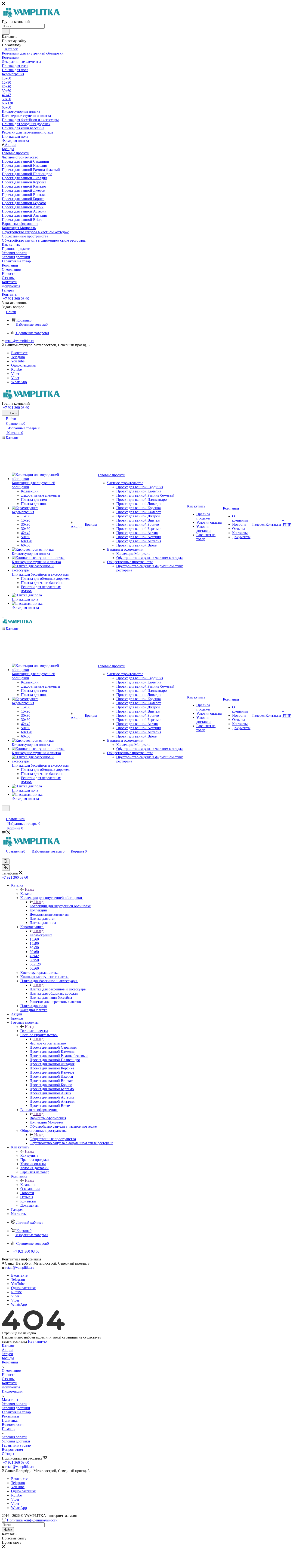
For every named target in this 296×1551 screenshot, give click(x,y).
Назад (29, 889)
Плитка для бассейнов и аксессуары (58, 989)
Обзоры (8, 1454)
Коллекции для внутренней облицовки (60, 906)
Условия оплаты (14, 1404)
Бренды (8, 1358)
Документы (11, 1387)
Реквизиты (10, 1416)
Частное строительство (48, 1043)
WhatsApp (19, 382)
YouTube (18, 361)
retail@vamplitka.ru (19, 341)
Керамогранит (41, 935)
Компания (28, 1185)
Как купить (29, 1155)
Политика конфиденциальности (32, 1520)
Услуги (7, 1354)
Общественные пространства (53, 1139)
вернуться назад (14, 1341)
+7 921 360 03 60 (16, 298)
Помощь (8, 1429)
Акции (7, 1350)
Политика (10, 1420)
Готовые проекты (34, 1031)
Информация (12, 1391)
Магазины (10, 1400)
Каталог (26, 893)
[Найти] (5, 32)
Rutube (16, 369)
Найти (8, 1529)
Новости (8, 1375)
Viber (15, 374)
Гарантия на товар (16, 1412)
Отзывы (8, 1379)
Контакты (9, 1383)
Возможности (13, 1425)
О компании (11, 1370)
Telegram (18, 357)
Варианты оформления (48, 1118)
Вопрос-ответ (12, 1449)
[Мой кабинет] (4, 814)
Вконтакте (19, 353)
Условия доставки (16, 1408)
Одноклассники (23, 365)
